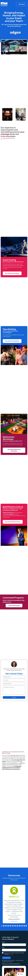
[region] (14, 904)
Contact (14, 697)
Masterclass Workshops (8, 438)
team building (14, 763)
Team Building (9, 329)
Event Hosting (9, 260)
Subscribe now (6, 957)
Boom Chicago (14, 755)
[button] (1, 925)
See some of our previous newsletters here (11, 963)
